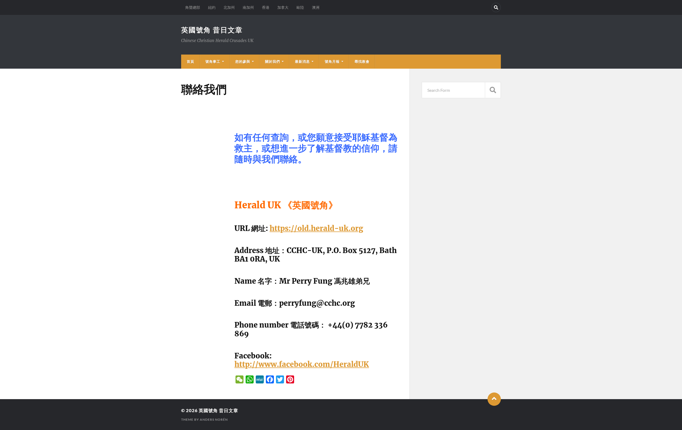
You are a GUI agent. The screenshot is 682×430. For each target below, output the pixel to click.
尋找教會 (362, 61)
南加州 (248, 7)
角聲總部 (192, 7)
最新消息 (302, 61)
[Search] (496, 7)
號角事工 (212, 61)
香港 (265, 7)
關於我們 (272, 61)
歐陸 (300, 7)
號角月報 (332, 61)
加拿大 (283, 7)
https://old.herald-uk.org (316, 228)
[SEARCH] (493, 90)
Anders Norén (214, 419)
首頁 (190, 61)
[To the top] (494, 399)
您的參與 (242, 61)
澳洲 (315, 7)
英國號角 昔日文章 (212, 30)
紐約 (212, 7)
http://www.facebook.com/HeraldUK (301, 364)
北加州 (229, 7)
